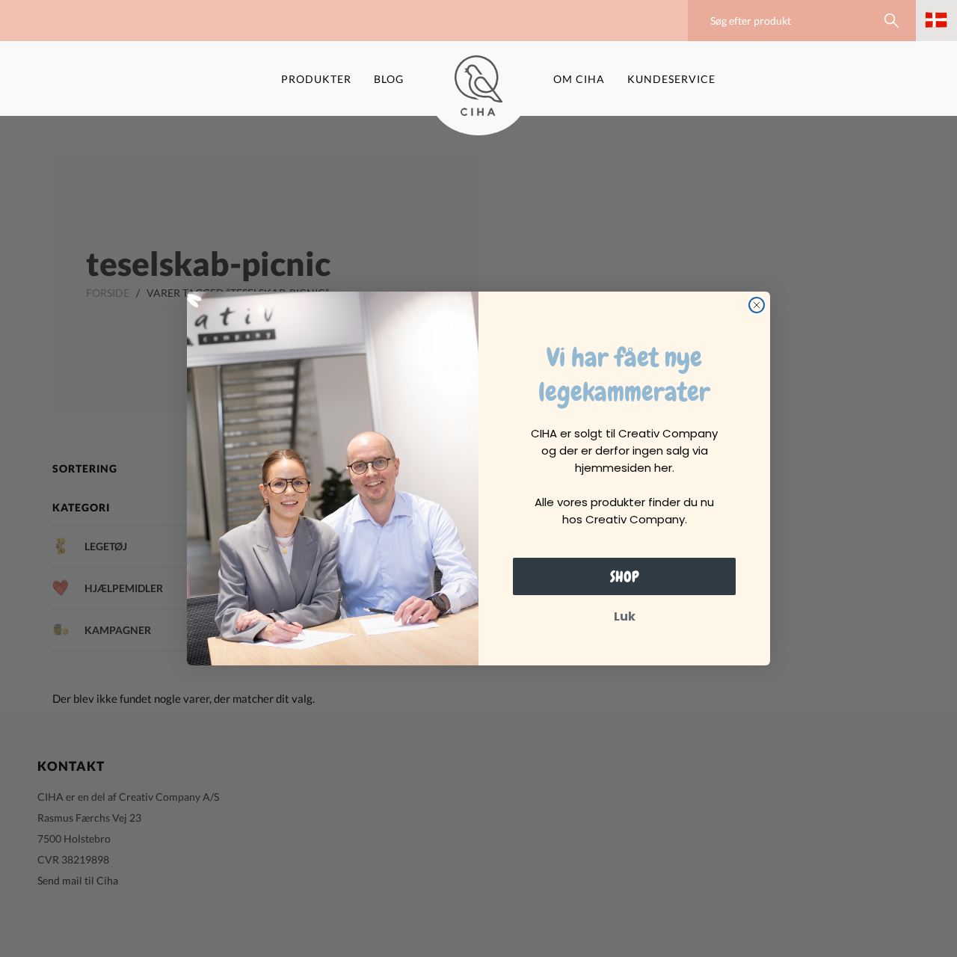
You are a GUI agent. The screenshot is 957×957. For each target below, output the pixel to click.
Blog (389, 79)
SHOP (624, 576)
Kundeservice (671, 79)
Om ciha (579, 79)
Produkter (316, 79)
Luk (625, 616)
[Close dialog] (756, 305)
